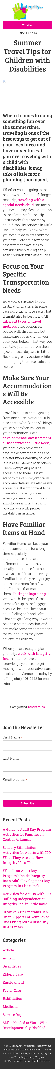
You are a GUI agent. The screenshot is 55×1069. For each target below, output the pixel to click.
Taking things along (29, 593)
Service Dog (12, 1014)
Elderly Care (13, 974)
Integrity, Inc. (27, 11)
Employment (13, 982)
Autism (9, 958)
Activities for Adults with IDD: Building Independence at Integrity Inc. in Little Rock (27, 899)
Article (8, 950)
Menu (29, 25)
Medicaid (10, 1006)
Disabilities (36, 707)
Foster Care (12, 990)
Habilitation (12, 998)
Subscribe (27, 803)
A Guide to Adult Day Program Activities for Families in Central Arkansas (27, 834)
